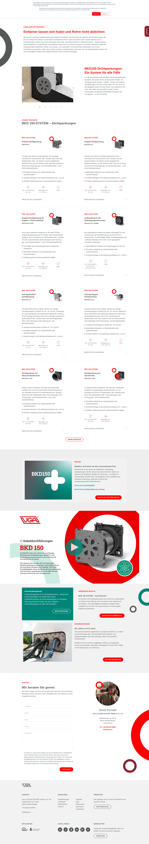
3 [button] (45, 107)
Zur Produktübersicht (112, 615)
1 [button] (34, 107)
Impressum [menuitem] (79, 807)
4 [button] (50, 107)
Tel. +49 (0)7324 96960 (108, 727)
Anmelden (100, 836)
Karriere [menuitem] (60, 807)
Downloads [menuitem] (62, 802)
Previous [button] (22, 88)
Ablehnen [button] (105, 14)
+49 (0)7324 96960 (28, 808)
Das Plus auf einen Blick (108, 497)
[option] (47, 84)
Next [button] (73, 88)
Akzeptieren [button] (96, 14)
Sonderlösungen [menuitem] (63, 799)
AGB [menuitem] (77, 802)
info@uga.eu (61, 759)
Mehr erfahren (61, 611)
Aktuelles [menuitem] (79, 799)
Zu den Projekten (113, 659)
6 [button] (61, 107)
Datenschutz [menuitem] (80, 804)
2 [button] (40, 107)
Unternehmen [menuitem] (62, 804)
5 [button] (56, 107)
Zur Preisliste (102, 807)
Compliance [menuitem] (80, 809)
